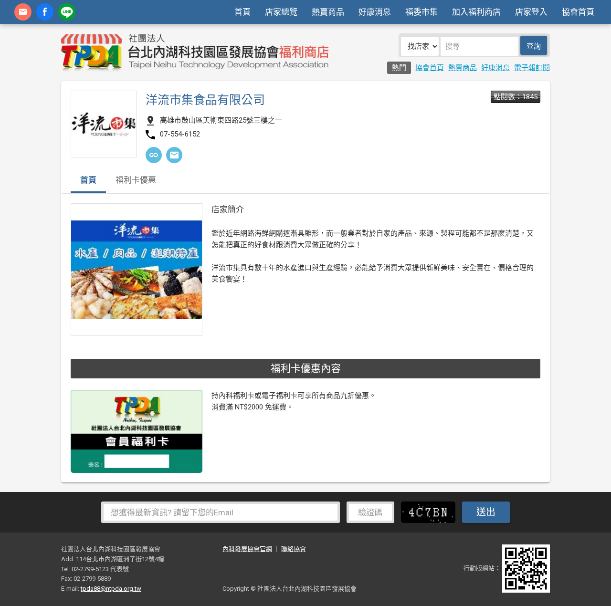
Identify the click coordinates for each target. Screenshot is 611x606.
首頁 (242, 12)
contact (23, 12)
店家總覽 (281, 12)
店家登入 (531, 12)
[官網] (154, 155)
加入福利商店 (476, 12)
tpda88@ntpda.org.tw (111, 588)
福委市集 (421, 12)
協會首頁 (578, 12)
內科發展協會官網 (247, 549)
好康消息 (374, 12)
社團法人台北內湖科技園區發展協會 (194, 52)
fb (44, 12)
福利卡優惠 (136, 180)
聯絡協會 (293, 549)
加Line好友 (66, 12)
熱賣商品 (328, 12)
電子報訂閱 (532, 67)
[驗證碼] (430, 511)
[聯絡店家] (174, 155)
